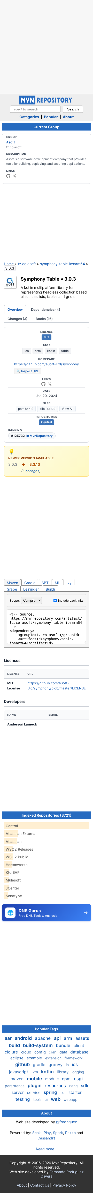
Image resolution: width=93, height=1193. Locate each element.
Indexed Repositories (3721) (47, 815)
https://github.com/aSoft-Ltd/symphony (46, 364)
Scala (37, 1132)
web (56, 1099)
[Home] (46, 103)
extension (54, 1058)
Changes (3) (17, 319)
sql (63, 1092)
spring (51, 1092)
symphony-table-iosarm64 (62, 264)
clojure (12, 1051)
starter (75, 1092)
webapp (71, 1099)
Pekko (70, 1132)
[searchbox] (35, 109)
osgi (78, 1078)
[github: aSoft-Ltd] (8, 176)
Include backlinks (70, 600)
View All (67, 409)
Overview (15, 309)
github (23, 1064)
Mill (57, 583)
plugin (35, 1085)
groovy (56, 1064)
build (15, 1045)
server (18, 1092)
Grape (12, 589)
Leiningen (31, 589)
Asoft (10, 142)
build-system (38, 1045)
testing (23, 1099)
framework (74, 1058)
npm (67, 1078)
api (58, 1038)
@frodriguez (66, 1122)
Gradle (29, 583)
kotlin (51, 351)
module (52, 1078)
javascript (19, 1071)
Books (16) (44, 319)
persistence (15, 1086)
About (68, 117)
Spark (58, 1132)
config (40, 1052)
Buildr (50, 589)
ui (46, 1099)
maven (18, 1078)
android (24, 1038)
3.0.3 (70, 279)
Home (9, 264)
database (79, 1051)
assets (82, 1038)
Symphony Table (40, 279)
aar (9, 1038)
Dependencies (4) (45, 309)
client (79, 1045)
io (68, 1064)
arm (38, 351)
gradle (40, 1064)
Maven (12, 583)
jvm (35, 1071)
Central (46, 422)
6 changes (30, 471)
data (63, 1052)
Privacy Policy (64, 1185)
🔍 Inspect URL (28, 371)
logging (78, 1072)
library (63, 1071)
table (65, 351)
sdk (84, 1085)
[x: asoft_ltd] (14, 176)
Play (47, 1132)
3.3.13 (34, 464)
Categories (29, 117)
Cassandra (46, 1138)
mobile (35, 1078)
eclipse (17, 1058)
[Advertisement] (46, 46)
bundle (64, 1045)
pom (25, 409)
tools (37, 1099)
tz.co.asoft (27, 264)
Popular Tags (46, 1029)
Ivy (69, 583)
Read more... (46, 1149)
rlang (74, 1086)
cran (53, 1052)
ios (27, 351)
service (34, 1092)
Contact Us (39, 1185)
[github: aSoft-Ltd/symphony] (43, 384)
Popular (51, 117)
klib (48, 409)
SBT (45, 583)
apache (43, 1038)
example (35, 1058)
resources (56, 1085)
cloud (26, 1052)
